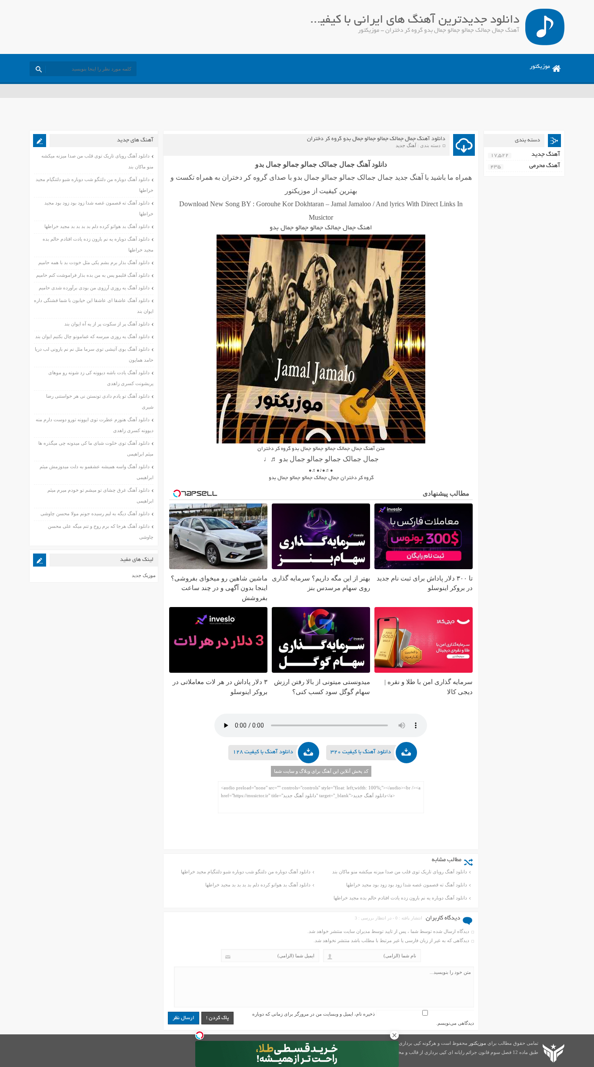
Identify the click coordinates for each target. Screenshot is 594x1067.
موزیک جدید (144, 575)
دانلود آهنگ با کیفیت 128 (263, 752)
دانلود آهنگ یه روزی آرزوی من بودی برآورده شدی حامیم (94, 287)
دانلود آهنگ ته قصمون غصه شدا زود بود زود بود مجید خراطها (406, 884)
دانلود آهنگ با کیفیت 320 (360, 752)
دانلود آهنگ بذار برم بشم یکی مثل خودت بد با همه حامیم (94, 262)
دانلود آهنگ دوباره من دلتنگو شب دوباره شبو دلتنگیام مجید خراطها (245, 871)
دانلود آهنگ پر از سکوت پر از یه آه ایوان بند (107, 323)
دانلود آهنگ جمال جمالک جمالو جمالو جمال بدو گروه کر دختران (376, 139)
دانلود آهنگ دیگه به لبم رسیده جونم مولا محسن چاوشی (95, 513)
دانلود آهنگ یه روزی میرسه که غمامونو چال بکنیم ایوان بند (92, 336)
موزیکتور (540, 67)
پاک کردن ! (217, 1018)
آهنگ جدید (406, 145)
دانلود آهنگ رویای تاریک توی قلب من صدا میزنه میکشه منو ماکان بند (399, 871)
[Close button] (394, 1035)
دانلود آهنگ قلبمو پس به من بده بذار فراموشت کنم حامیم (93, 275)
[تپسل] (199, 1035)
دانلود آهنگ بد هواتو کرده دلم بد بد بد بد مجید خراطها (257, 884)
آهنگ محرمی (544, 166)
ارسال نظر (183, 1018)
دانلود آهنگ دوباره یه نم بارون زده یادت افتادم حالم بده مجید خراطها (400, 897)
